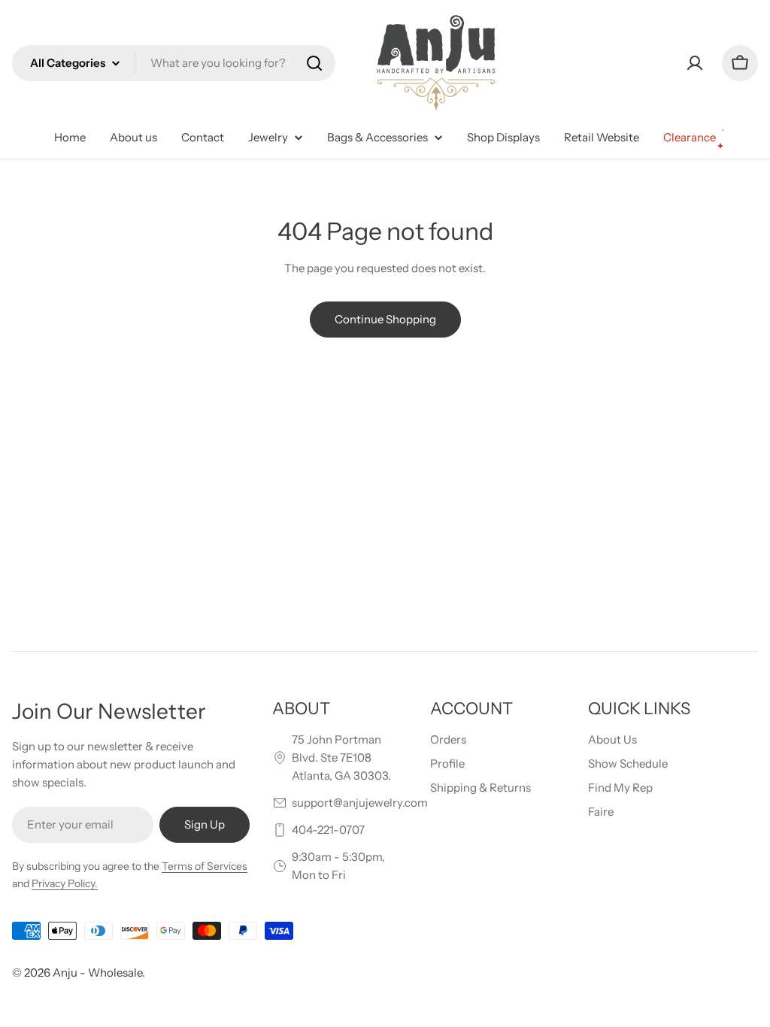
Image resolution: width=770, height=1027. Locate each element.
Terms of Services (204, 866)
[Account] (695, 63)
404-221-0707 (328, 830)
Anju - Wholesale (97, 972)
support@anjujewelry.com (360, 802)
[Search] (314, 63)
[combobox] (173, 63)
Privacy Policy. (65, 883)
